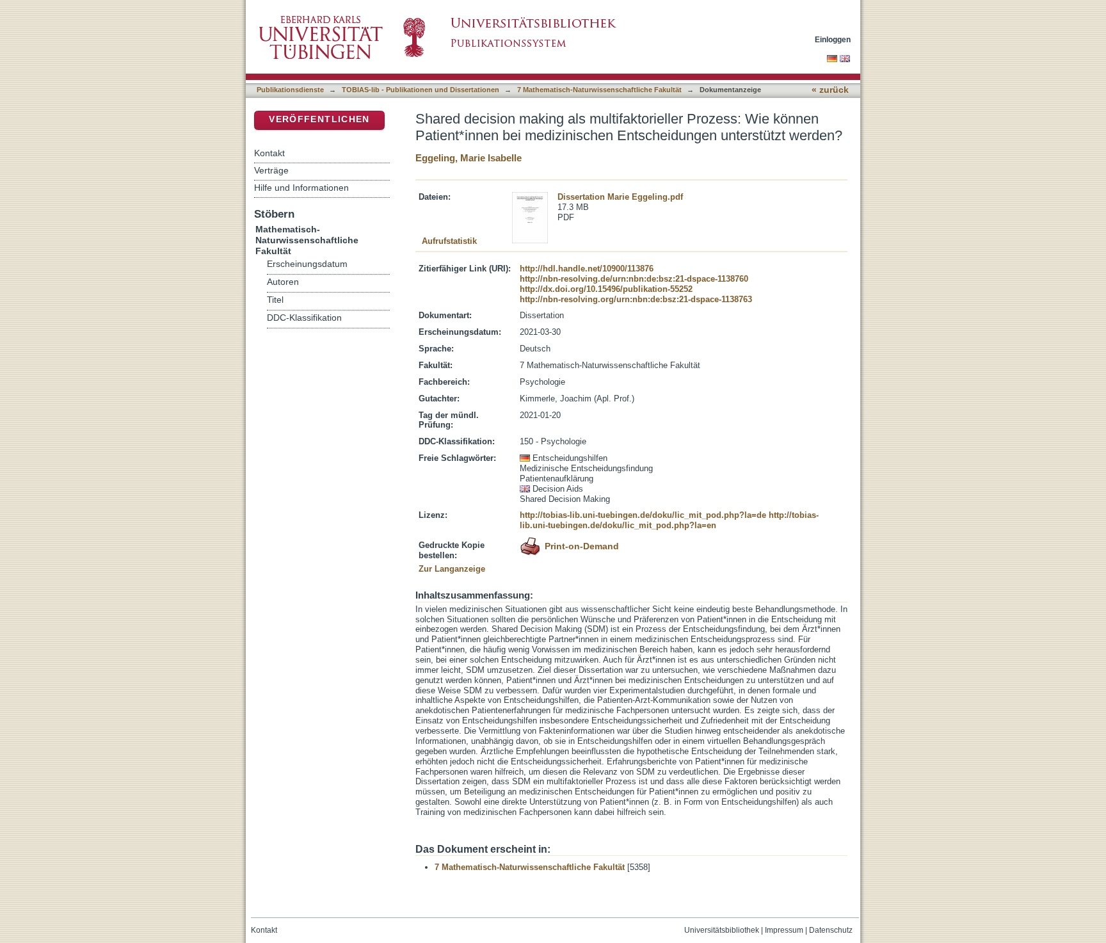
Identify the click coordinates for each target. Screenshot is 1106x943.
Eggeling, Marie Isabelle (468, 157)
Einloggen (833, 39)
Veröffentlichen (319, 119)
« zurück (830, 90)
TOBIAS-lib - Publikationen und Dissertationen (420, 89)
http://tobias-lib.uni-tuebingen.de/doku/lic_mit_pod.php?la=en (669, 520)
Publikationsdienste (290, 89)
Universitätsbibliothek (721, 930)
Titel (275, 300)
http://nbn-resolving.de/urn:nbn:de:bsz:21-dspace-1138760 (634, 279)
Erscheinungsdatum (307, 264)
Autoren (283, 282)
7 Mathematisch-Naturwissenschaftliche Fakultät (599, 89)
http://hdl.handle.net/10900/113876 (586, 268)
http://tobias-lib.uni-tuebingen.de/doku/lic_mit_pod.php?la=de (643, 515)
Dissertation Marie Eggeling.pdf (620, 197)
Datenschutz (831, 930)
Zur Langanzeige (452, 569)
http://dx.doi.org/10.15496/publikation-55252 (606, 289)
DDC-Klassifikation (304, 318)
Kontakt (269, 153)
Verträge (271, 170)
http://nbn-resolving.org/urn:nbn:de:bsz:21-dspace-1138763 (636, 299)
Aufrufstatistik (449, 241)
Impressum (784, 930)
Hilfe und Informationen (301, 187)
